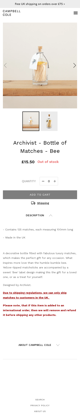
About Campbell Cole (34, 344)
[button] (74, 65)
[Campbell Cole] (15, 13)
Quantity (29, 181)
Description (35, 215)
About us (40, 411)
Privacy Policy (40, 405)
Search (40, 400)
